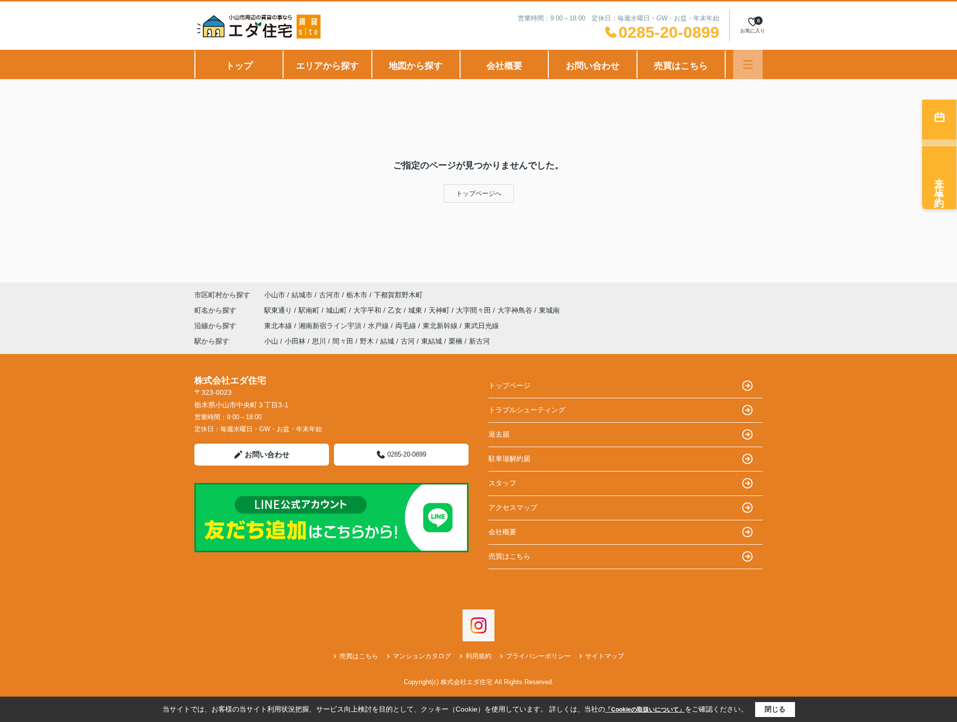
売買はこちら (681, 66)
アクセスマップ (512, 507)
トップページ (509, 385)
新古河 (479, 341)
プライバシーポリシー (538, 656)
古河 (408, 341)
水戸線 (379, 326)
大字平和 (368, 310)
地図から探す (416, 66)
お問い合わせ (593, 66)
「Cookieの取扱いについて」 (645, 709)
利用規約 (478, 656)
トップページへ (478, 193)
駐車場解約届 (509, 459)
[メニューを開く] (748, 64)
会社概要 (504, 66)
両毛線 (406, 326)
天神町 (440, 310)
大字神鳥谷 (515, 310)
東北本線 (279, 326)
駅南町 (310, 310)
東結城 (431, 341)
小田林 (295, 341)
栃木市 (356, 295)
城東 (416, 310)
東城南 (549, 310)
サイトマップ (604, 656)
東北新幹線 (441, 326)
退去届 (498, 434)
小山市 (274, 295)
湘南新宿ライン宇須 (331, 326)
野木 (367, 341)
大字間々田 (474, 310)
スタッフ (502, 483)
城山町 (337, 310)
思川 (319, 341)
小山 (271, 341)
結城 (387, 341)
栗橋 (456, 341)
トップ (239, 66)
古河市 (329, 295)
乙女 (396, 310)
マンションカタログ (422, 656)
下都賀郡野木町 (398, 295)
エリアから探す (327, 66)
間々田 (342, 341)
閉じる (775, 709)
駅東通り (279, 310)
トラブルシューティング (526, 410)
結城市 (302, 295)
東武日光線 (481, 326)
